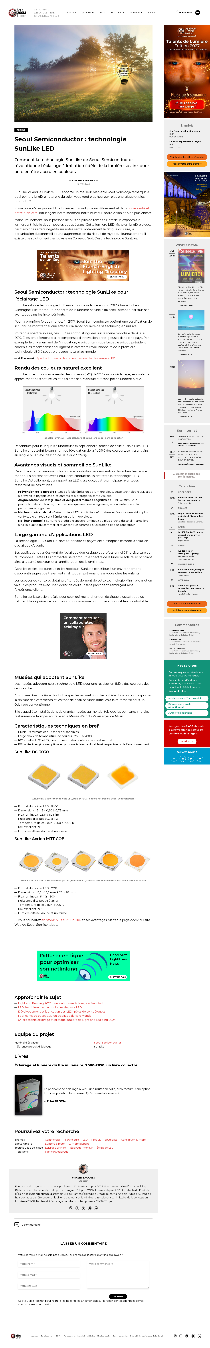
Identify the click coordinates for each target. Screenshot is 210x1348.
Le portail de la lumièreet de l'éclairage (46, 12)
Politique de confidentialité (74, 1336)
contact (152, 12)
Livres (102, 12)
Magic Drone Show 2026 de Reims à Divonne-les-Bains (190, 516)
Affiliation (91, 1336)
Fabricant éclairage (56, 1151)
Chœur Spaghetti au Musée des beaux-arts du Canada (191, 588)
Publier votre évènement (187, 610)
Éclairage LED (105, 1147)
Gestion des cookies (120, 1336)
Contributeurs (46, 1336)
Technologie (71, 1139)
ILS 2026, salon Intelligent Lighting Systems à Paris (188, 554)
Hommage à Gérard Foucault (191, 464)
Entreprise (111, 1139)
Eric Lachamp (175, 640)
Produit (96, 1139)
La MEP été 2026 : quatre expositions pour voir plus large (191, 535)
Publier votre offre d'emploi (187, 163)
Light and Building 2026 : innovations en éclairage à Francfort (60, 1003)
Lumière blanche (78, 1143)
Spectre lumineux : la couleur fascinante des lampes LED (76, 358)
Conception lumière (133, 1139)
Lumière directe (55, 1143)
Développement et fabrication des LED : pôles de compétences (61, 1011)
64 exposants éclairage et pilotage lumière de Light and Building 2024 (67, 1020)
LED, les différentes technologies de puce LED (50, 1007)
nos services (117, 12)
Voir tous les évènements (187, 603)
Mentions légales (103, 1336)
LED (85, 1139)
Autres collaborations (180, 712)
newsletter (136, 12)
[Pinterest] (71, 1208)
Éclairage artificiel (56, 1147)
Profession (88, 12)
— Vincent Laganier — (83, 180)
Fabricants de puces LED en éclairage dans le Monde (54, 1015)
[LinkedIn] (96, 1208)
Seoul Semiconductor (107, 1042)
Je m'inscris (187, 741)
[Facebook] (77, 1208)
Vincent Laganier (176, 631)
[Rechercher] (197, 12)
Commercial (52, 1139)
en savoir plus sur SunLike (61, 920)
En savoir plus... (56, 1101)
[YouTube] (89, 1208)
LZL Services (79, 1186)
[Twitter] (83, 1208)
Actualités (71, 12)
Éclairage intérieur (81, 1147)
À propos (35, 1336)
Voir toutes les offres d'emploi (187, 157)
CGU (58, 1336)
